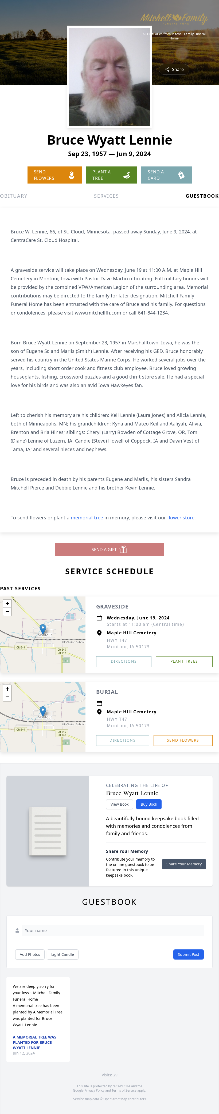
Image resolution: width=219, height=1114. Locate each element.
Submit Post (188, 954)
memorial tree (87, 517)
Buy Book (149, 804)
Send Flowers (183, 740)
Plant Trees (184, 661)
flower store (180, 517)
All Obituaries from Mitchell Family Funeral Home (174, 36)
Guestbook (202, 196)
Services (106, 196)
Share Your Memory (184, 863)
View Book (119, 804)
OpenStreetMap (115, 1099)
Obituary (13, 196)
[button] (43, 629)
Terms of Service (124, 1090)
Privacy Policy (94, 1090)
